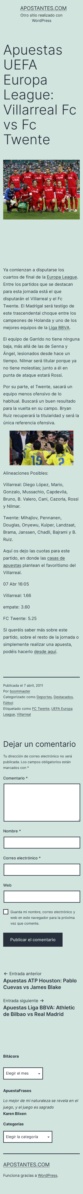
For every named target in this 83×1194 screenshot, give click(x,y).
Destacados (63, 697)
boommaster (20, 691)
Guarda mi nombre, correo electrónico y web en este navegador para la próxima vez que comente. (42, 917)
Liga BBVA (59, 327)
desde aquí (45, 651)
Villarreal (24, 714)
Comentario (15, 778)
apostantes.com (43, 8)
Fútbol (8, 703)
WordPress (47, 1175)
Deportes (44, 697)
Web (7, 885)
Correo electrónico (22, 858)
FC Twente (40, 708)
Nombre (12, 831)
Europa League (62, 277)
